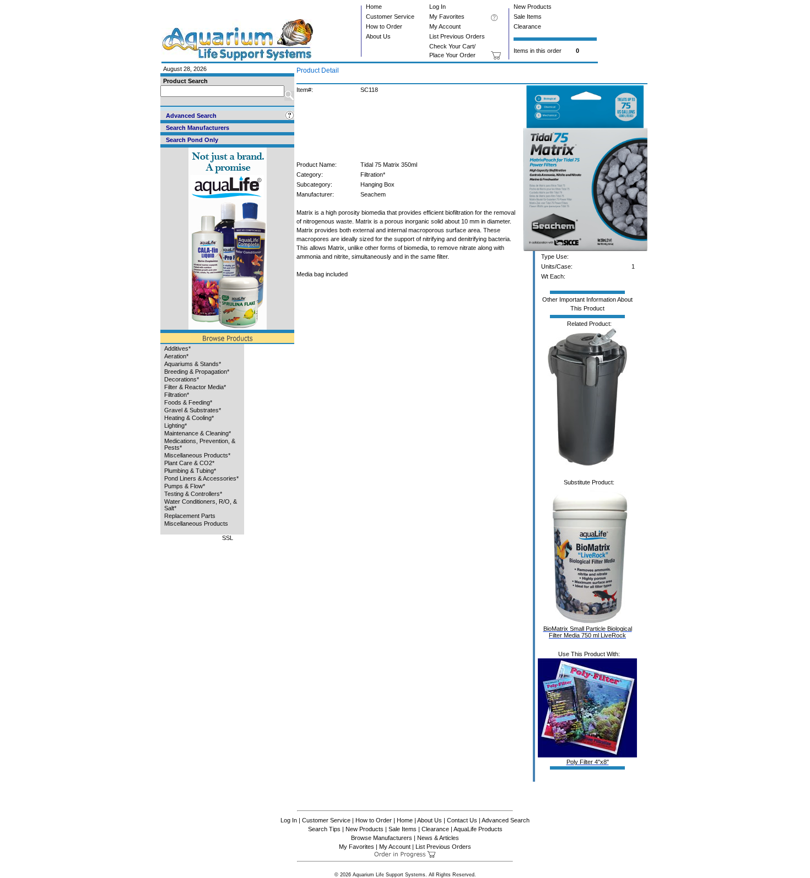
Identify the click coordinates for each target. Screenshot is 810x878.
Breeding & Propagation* (196, 371)
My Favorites (447, 16)
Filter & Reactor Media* (195, 387)
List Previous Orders (457, 36)
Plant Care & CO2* (189, 463)
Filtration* (176, 394)
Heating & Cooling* (189, 418)
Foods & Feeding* (188, 402)
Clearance (527, 26)
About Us (378, 36)
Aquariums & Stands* (192, 364)
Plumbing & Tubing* (190, 470)
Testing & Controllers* (193, 493)
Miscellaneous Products (196, 523)
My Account (445, 26)
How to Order (384, 26)
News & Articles (438, 838)
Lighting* (175, 425)
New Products (533, 6)
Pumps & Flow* (184, 486)
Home (374, 6)
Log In (437, 6)
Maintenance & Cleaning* (197, 433)
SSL (227, 538)
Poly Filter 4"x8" (587, 762)
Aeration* (176, 356)
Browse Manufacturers (381, 838)
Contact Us (462, 820)
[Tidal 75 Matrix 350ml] (585, 249)
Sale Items (528, 16)
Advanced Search (506, 820)
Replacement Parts (189, 515)
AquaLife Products (478, 829)
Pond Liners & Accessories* (201, 478)
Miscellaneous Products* (197, 455)
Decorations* (181, 379)
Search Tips (324, 829)
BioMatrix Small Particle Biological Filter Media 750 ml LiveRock (587, 632)
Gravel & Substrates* (192, 410)
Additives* (177, 348)
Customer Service (390, 16)
